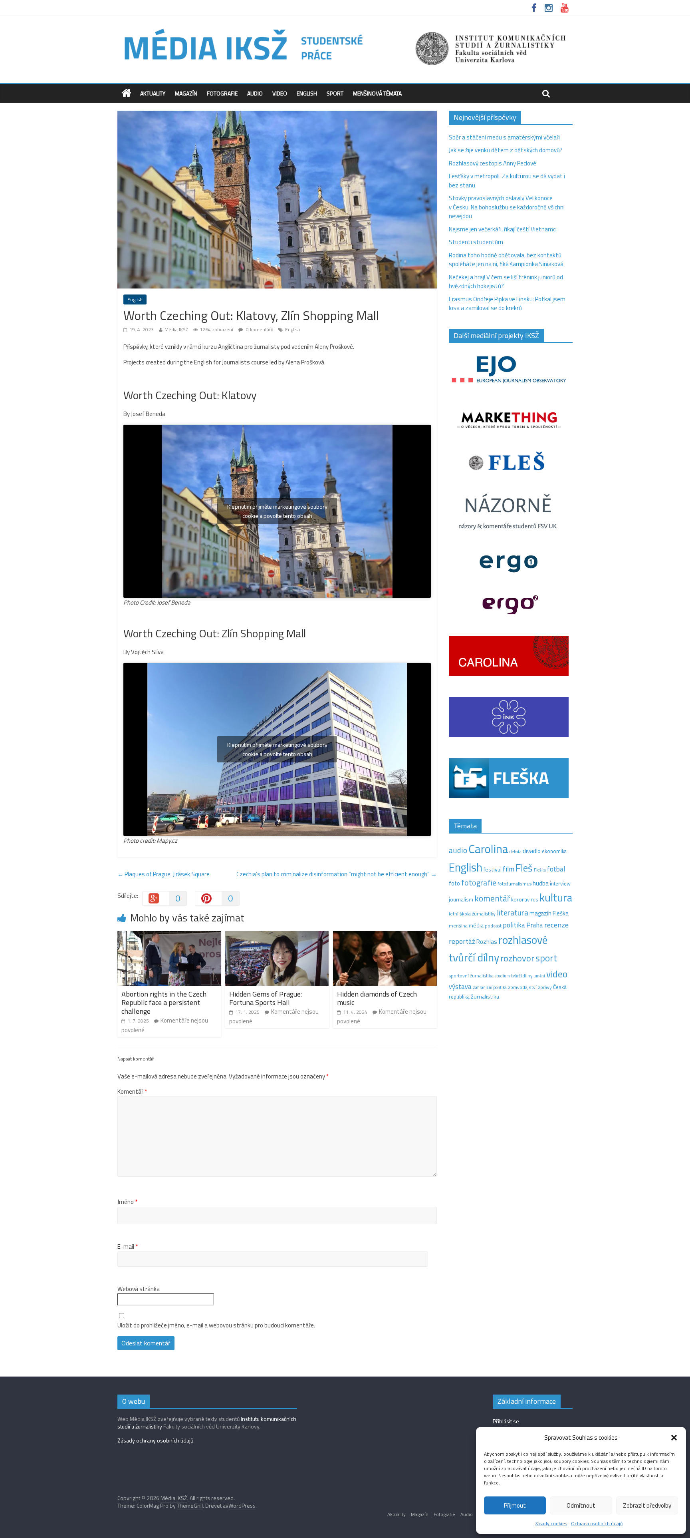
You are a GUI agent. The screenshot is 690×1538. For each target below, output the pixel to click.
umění (539, 976)
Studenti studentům (476, 242)
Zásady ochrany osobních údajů (155, 1440)
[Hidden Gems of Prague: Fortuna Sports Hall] (277, 935)
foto (454, 883)
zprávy (545, 987)
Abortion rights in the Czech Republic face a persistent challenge (163, 1003)
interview (560, 883)
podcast (493, 925)
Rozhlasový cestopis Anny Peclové (492, 163)
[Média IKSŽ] (345, 27)
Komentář (132, 1091)
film (508, 869)
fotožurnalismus (514, 883)
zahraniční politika (490, 987)
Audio (255, 93)
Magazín (186, 93)
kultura (556, 897)
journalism (461, 899)
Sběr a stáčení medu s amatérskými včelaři (504, 137)
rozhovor (517, 958)
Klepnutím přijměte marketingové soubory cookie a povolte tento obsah (277, 511)
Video (279, 93)
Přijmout (515, 1505)
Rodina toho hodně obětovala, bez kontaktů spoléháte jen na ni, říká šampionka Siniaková (506, 260)
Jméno (127, 1202)
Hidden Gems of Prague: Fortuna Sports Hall (265, 998)
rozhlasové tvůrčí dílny (498, 948)
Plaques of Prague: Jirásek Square (163, 874)
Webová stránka (138, 1289)
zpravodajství (522, 987)
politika (514, 924)
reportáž (462, 941)
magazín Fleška (549, 913)
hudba (541, 883)
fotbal (556, 869)
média (476, 925)
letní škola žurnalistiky (472, 913)
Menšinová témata (377, 93)
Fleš (524, 867)
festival (493, 869)
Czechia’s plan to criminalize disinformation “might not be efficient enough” (336, 874)
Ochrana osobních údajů (597, 1523)
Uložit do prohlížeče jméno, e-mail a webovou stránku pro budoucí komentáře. (216, 1325)
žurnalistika (485, 996)
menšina (458, 925)
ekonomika (554, 851)
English (307, 93)
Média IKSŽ (176, 329)
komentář (492, 898)
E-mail (127, 1246)
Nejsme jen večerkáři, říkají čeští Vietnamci (503, 229)
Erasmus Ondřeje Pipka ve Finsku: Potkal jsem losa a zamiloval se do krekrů (507, 303)
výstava (460, 986)
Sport (335, 93)
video (556, 974)
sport (546, 958)
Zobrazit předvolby (647, 1505)
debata (515, 851)
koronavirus (524, 899)
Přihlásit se (506, 1421)
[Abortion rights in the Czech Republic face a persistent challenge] (169, 935)
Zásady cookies (551, 1523)
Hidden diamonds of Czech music (377, 998)
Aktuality (152, 93)
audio (458, 850)
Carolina (488, 849)
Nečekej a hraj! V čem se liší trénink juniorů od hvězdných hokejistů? (506, 282)
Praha (534, 925)
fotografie (478, 882)
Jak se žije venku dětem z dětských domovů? (506, 150)
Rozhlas (486, 941)
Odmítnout (581, 1505)
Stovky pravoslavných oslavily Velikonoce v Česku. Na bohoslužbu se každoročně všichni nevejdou (507, 207)
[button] (674, 1438)
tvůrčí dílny (521, 975)
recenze (556, 924)
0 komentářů (259, 329)
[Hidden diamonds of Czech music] (385, 935)
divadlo (532, 851)
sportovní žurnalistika (471, 975)
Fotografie (222, 93)
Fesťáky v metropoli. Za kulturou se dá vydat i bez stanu (507, 180)
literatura (512, 913)
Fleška (540, 869)
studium (502, 976)
